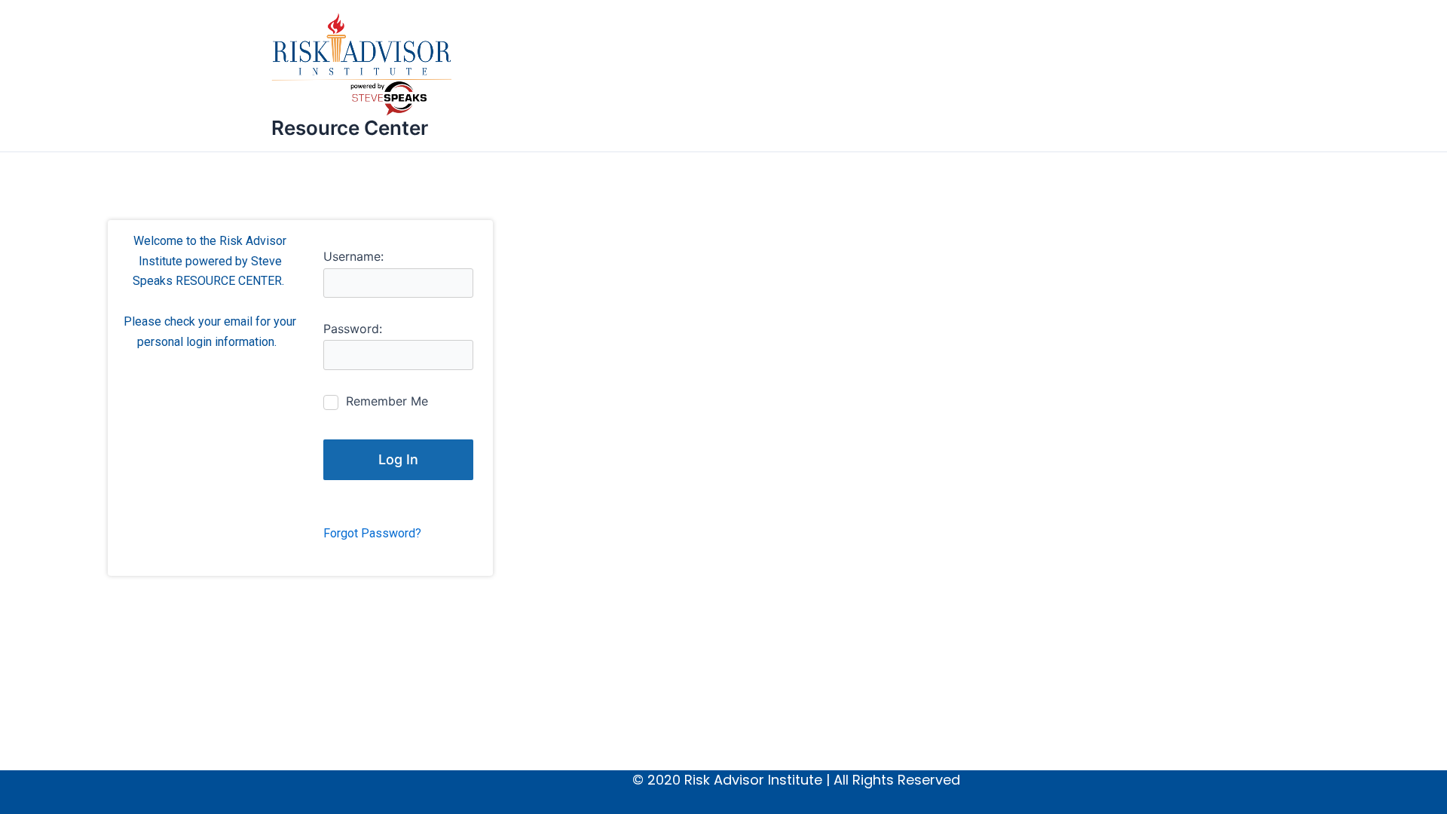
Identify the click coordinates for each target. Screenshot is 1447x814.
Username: (353, 256)
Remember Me (387, 401)
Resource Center (349, 127)
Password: (352, 328)
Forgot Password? (372, 533)
